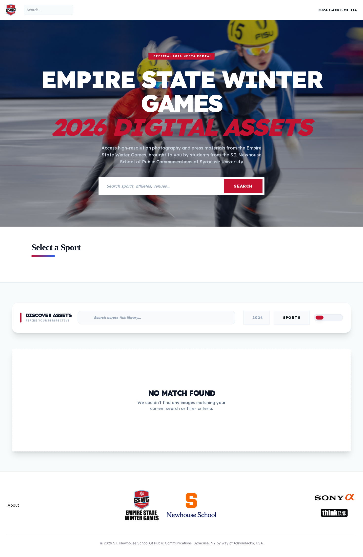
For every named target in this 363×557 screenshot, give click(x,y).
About (13, 505)
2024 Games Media (337, 10)
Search (243, 186)
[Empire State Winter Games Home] (11, 10)
